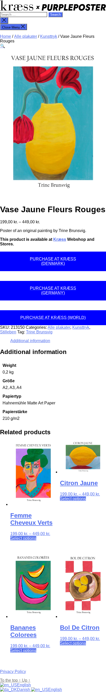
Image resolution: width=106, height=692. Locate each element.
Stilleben (8, 332)
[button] (2, 46)
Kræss (59, 239)
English (24, 685)
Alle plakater (25, 36)
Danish (24, 689)
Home (5, 36)
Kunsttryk (48, 36)
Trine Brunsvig (39, 332)
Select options (23, 538)
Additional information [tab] (30, 341)
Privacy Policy (13, 671)
